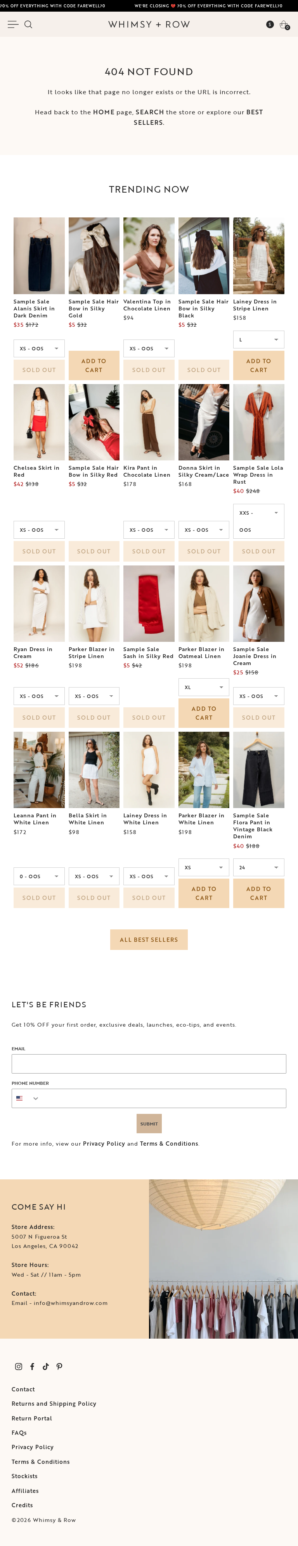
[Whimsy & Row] (149, 24)
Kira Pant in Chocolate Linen (147, 471)
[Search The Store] (28, 24)
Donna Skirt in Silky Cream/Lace (203, 471)
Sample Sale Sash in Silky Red (148, 653)
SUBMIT (149, 1123)
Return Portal (32, 1418)
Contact (23, 1389)
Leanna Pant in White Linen (35, 819)
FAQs (19, 1433)
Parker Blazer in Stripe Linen (92, 653)
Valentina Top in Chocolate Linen (147, 305)
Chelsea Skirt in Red (37, 471)
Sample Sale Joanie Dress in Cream (255, 656)
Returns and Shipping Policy (54, 1404)
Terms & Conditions (169, 1143)
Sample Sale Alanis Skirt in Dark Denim (34, 308)
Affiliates (25, 1491)
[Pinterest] (59, 1367)
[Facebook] (32, 1367)
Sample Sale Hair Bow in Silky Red (94, 471)
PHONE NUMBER (30, 1082)
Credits (22, 1505)
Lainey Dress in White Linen (145, 819)
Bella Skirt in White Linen (88, 819)
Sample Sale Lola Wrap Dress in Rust (258, 474)
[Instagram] (18, 1367)
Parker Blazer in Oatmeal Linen (201, 653)
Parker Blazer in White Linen (201, 819)
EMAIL (18, 1048)
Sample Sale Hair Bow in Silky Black (203, 308)
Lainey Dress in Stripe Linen (255, 305)
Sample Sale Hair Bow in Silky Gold (94, 308)
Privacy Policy (104, 1143)
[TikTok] (45, 1367)
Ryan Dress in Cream (33, 653)
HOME (103, 112)
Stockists (25, 1476)
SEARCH (150, 112)
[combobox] (26, 1098)
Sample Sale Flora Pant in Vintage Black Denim (253, 826)
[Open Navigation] (14, 24)
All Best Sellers (149, 940)
